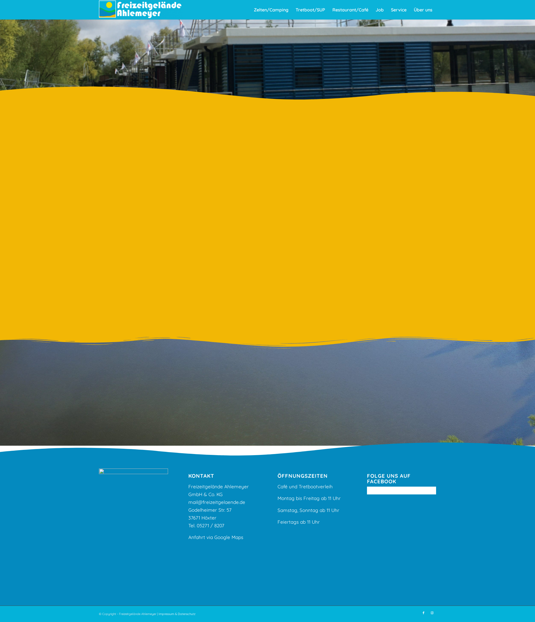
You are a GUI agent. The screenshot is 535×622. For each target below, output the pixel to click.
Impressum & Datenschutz (177, 614)
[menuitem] (271, 9)
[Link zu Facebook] (423, 613)
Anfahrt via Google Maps (215, 537)
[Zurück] (323, 175)
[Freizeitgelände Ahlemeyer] (141, 9)
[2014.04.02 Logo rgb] (368, 239)
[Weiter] (413, 175)
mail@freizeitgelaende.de (216, 502)
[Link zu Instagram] (432, 613)
